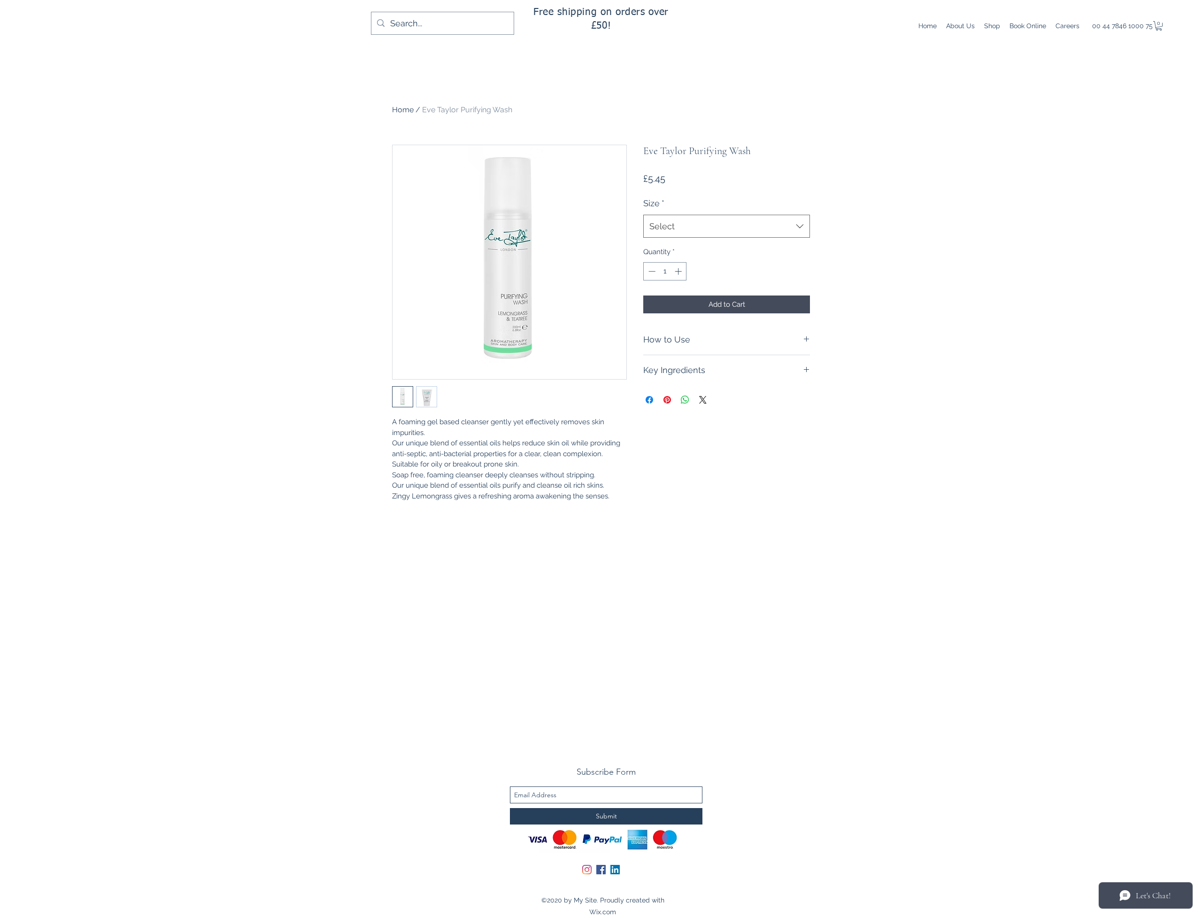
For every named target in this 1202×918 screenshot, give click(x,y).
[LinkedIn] (615, 869)
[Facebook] (601, 869)
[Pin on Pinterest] (667, 399)
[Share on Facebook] (649, 399)
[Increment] (679, 271)
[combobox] (726, 226)
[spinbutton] (665, 271)
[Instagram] (587, 869)
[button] (1158, 26)
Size (653, 203)
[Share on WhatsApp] (685, 399)
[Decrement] (651, 271)
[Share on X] (703, 399)
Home (403, 109)
